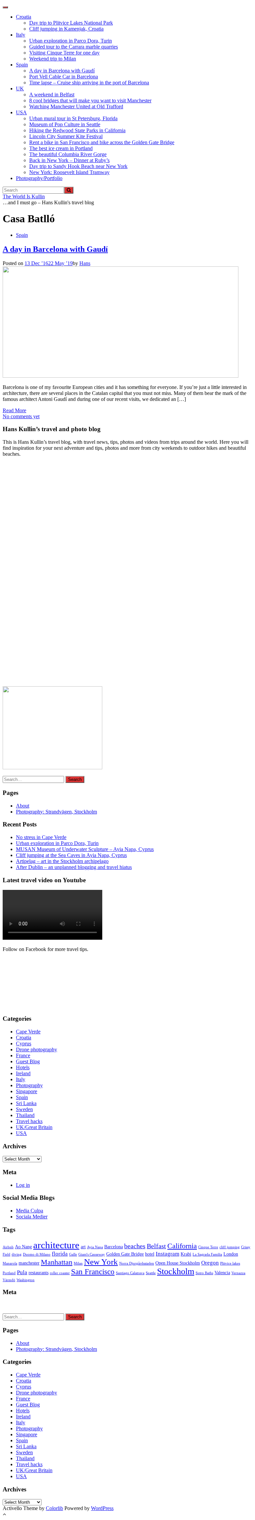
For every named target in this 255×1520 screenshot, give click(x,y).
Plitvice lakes (230, 1263)
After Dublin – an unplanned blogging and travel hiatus (74, 867)
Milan (78, 1263)
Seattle (151, 1273)
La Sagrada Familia (207, 1254)
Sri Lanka (26, 1103)
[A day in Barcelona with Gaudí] (120, 376)
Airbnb (8, 1247)
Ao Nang (23, 1246)
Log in (23, 1185)
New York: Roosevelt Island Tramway (69, 172)
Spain (22, 64)
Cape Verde (28, 1031)
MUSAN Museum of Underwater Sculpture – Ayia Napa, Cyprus (85, 849)
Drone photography (36, 1049)
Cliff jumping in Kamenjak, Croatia (66, 29)
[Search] (68, 190)
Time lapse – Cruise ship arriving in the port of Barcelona (89, 82)
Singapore (26, 1091)
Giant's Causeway (91, 1254)
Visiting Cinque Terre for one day (64, 52)
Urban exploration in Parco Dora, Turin (70, 41)
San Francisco (93, 1271)
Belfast (156, 1246)
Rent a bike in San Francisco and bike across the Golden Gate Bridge (101, 142)
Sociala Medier (31, 1216)
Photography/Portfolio (39, 178)
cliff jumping (229, 1247)
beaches (134, 1246)
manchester (29, 1263)
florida (60, 1254)
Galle (73, 1254)
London (230, 1254)
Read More (14, 410)
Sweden (24, 1109)
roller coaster (60, 1273)
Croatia (23, 17)
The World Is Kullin (24, 196)
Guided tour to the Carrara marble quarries (73, 46)
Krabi (186, 1254)
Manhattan (56, 1262)
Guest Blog (28, 1061)
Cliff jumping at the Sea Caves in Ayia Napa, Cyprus (71, 855)
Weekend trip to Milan (52, 58)
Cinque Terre (208, 1247)
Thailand (25, 1115)
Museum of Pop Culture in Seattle (64, 124)
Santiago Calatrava (130, 1273)
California (182, 1246)
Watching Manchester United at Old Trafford (76, 106)
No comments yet (21, 416)
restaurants (38, 1272)
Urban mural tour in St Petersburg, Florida (73, 118)
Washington (26, 1280)
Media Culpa (29, 1210)
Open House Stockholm (177, 1263)
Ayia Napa (95, 1247)
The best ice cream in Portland (61, 148)
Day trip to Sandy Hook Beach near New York (78, 166)
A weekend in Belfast (51, 94)
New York (101, 1261)
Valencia (222, 1272)
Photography (29, 1085)
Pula (22, 1272)
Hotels (23, 1067)
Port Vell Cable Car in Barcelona (63, 76)
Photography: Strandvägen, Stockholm (56, 811)
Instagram (167, 1254)
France (23, 1055)
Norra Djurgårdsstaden (136, 1263)
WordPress (102, 1508)
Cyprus (23, 1043)
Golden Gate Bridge (125, 1254)
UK (20, 88)
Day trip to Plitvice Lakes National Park (71, 23)
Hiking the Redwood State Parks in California (77, 130)
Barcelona (113, 1246)
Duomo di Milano (36, 1254)
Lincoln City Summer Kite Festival (66, 136)
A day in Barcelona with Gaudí (62, 70)
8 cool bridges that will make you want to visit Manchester (90, 100)
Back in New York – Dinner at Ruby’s (69, 160)
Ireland (23, 1073)
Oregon (210, 1263)
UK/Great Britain (34, 1127)
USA (21, 112)
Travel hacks (29, 1121)
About (22, 805)
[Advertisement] (52, 574)
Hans (84, 263)
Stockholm (175, 1271)
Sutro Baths (204, 1273)
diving (17, 1254)
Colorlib (54, 1508)
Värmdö (9, 1280)
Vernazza (238, 1273)
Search (75, 779)
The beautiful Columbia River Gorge (68, 154)
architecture (56, 1245)
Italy (20, 35)
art (83, 1246)
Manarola (10, 1263)
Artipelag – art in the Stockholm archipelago (62, 861)
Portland (9, 1273)
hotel (149, 1254)
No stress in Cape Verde (41, 837)
